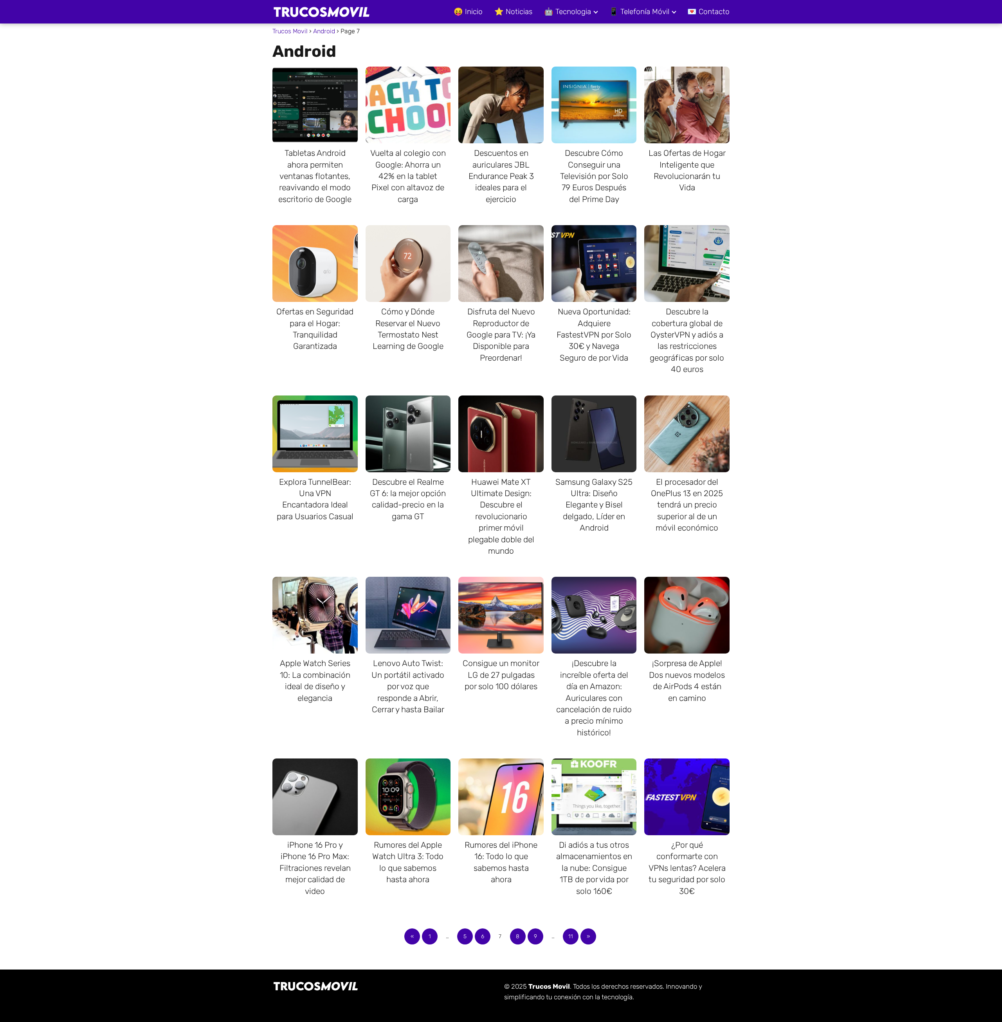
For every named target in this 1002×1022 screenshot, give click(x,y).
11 (570, 936)
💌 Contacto (708, 11)
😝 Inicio (468, 11)
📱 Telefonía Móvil (639, 11)
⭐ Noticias (513, 11)
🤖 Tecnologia (567, 11)
